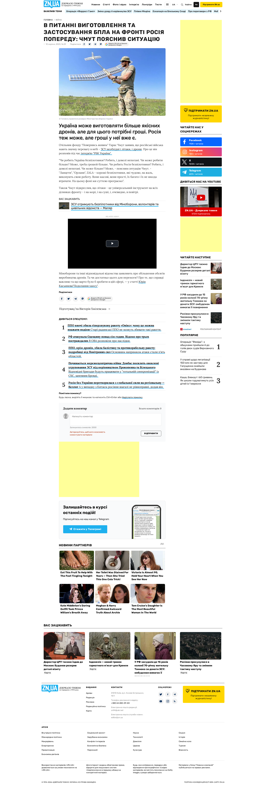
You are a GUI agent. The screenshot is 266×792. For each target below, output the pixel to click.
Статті (106, 4)
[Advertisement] (99, 469)
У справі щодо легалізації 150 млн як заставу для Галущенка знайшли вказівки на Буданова (195, 364)
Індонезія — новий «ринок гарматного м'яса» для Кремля (192, 283)
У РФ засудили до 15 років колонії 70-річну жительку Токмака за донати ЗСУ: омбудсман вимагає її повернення (195, 301)
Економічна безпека (96, 746)
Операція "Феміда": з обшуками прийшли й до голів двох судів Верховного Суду (197, 346)
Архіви (89, 693)
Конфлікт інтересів (96, 741)
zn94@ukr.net (117, 710)
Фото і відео (119, 4)
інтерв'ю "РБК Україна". (96, 153)
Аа (196, 4)
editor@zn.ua (117, 717)
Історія (182, 737)
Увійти (188, 4)
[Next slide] (220, 11)
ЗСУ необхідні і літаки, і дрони (121, 149)
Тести (158, 4)
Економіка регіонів (50, 754)
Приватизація (48, 750)
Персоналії (92, 750)
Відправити (151, 433)
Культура (137, 750)
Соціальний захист (96, 733)
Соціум (182, 733)
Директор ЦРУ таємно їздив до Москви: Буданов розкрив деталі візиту (195, 269)
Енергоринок (48, 746)
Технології (138, 737)
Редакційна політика (96, 706)
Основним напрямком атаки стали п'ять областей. (116, 352)
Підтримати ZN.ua (211, 4)
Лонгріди (147, 4)
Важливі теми (53, 11)
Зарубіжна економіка (97, 737)
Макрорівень (47, 741)
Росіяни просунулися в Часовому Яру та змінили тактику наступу (194, 318)
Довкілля (137, 741)
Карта (89, 711)
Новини (95, 4)
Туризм (182, 746)
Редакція (90, 697)
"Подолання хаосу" (85, 286)
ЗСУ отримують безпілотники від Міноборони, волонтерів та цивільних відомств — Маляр (114, 206)
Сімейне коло (185, 741)
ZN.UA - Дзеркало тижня (201, 210)
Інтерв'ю (134, 4)
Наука (136, 733)
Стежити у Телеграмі (87, 529)
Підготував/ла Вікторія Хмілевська (82, 308)
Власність (183, 750)
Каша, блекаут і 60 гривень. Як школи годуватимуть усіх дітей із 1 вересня (197, 380)
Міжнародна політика (52, 737)
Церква (136, 746)
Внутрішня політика (51, 733)
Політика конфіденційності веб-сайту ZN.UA (204, 782)
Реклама (90, 702)
